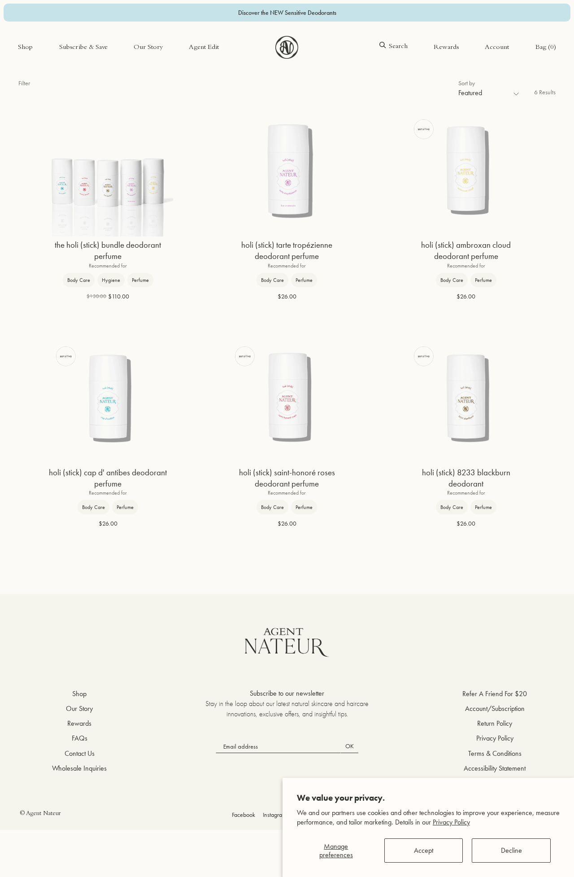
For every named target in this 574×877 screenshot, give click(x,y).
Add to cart (108, 324)
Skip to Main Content (47, 35)
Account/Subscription (495, 708)
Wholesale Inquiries (79, 768)
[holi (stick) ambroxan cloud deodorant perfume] (466, 171)
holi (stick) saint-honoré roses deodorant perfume (287, 478)
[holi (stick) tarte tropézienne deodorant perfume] (287, 171)
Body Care (78, 280)
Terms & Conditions (495, 753)
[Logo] (287, 47)
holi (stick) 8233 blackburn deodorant (466, 478)
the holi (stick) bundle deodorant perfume (108, 251)
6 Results (545, 92)
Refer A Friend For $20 (494, 693)
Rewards (446, 47)
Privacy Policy (451, 822)
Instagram (275, 815)
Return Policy (494, 723)
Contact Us (80, 753)
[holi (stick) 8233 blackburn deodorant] (466, 398)
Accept (423, 850)
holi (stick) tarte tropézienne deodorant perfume (286, 251)
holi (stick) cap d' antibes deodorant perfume (108, 478)
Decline (511, 850)
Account (497, 47)
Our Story (148, 47)
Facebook (243, 815)
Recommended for (108, 265)
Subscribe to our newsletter (287, 693)
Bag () (545, 47)
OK (349, 746)
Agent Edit (204, 47)
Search (398, 47)
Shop (25, 47)
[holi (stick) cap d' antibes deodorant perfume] (108, 398)
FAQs (79, 738)
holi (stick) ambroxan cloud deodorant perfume (466, 251)
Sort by (466, 83)
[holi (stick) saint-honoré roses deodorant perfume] (287, 398)
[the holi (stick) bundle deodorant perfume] (108, 171)
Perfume (140, 280)
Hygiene (111, 280)
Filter (24, 83)
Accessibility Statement (495, 768)
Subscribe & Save (83, 47)
